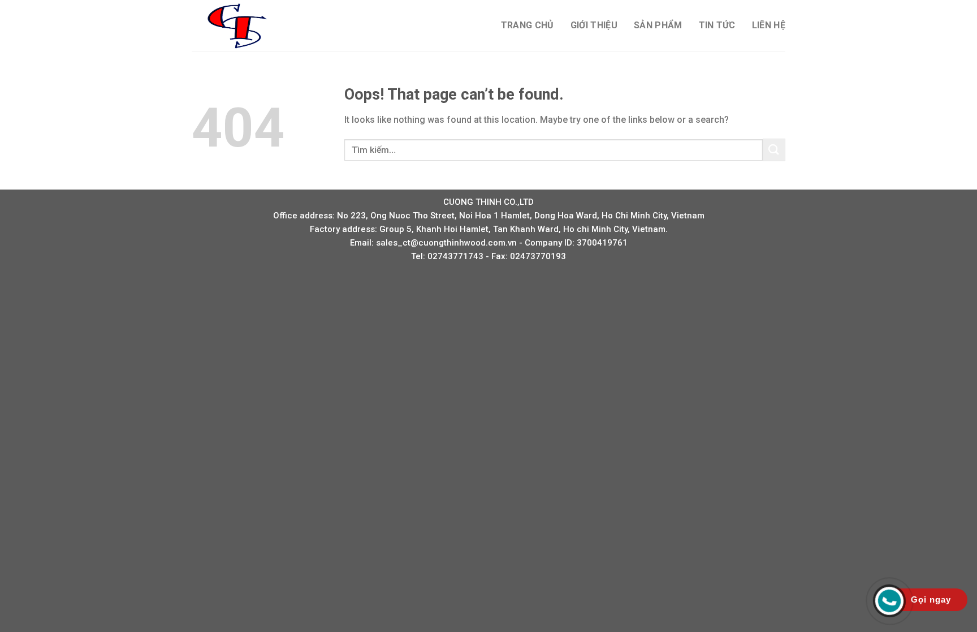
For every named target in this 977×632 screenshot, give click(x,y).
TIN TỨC (717, 25)
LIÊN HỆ (768, 25)
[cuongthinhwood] (248, 25)
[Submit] (774, 150)
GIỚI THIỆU (593, 25)
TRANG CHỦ (527, 25)
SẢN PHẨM (658, 25)
